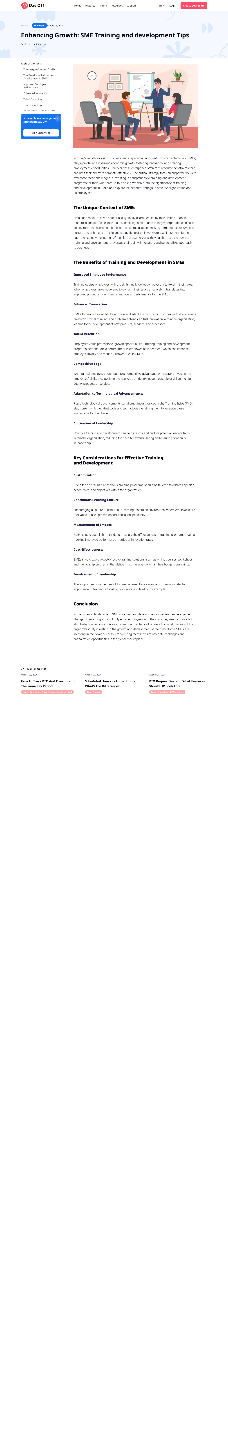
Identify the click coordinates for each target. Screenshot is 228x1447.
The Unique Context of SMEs (39, 69)
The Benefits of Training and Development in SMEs (39, 77)
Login (172, 5)
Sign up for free (41, 133)
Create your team (194, 5)
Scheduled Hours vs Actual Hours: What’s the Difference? (110, 683)
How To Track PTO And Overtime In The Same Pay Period (48, 683)
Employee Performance (108, 274)
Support (131, 5)
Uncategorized (64, 692)
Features (90, 5)
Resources (117, 5)
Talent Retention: (32, 99)
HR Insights (40, 25)
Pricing (103, 5)
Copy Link (41, 44)
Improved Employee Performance (34, 86)
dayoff (24, 43)
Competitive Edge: (33, 105)
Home (77, 5)
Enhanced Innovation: (35, 93)
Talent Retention (86, 334)
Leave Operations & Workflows (39, 692)
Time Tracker (93, 692)
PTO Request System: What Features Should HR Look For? (177, 683)
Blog (27, 25)
